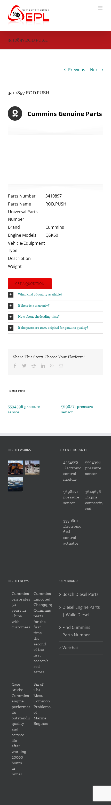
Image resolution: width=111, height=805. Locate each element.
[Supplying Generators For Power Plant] (32, 468)
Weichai (70, 648)
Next (94, 69)
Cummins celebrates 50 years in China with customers (21, 610)
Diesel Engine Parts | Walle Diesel (81, 611)
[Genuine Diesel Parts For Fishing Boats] (15, 484)
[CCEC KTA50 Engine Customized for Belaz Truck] (15, 468)
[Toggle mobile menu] (100, 8)
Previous (76, 69)
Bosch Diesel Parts (80, 594)
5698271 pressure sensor (71, 497)
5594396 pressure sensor (93, 468)
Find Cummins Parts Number (76, 631)
